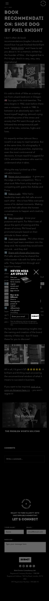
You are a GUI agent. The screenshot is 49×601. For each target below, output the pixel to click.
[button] (36, 272)
